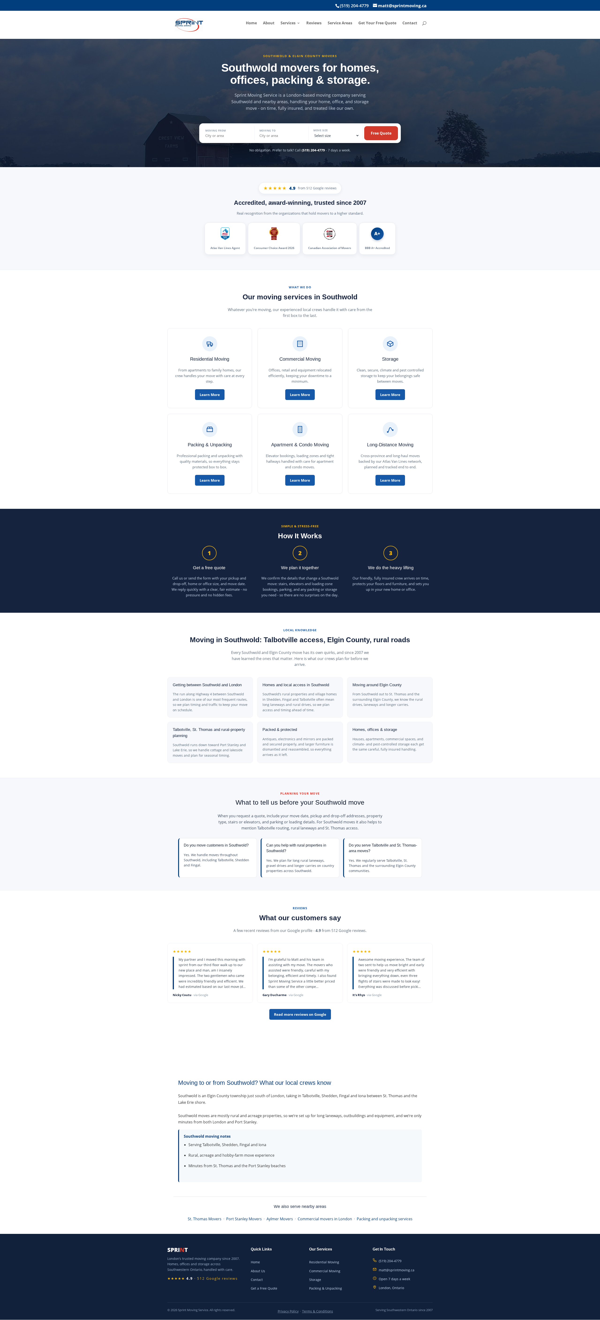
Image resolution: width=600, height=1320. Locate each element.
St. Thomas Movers (204, 1218)
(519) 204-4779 (313, 150)
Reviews (314, 23)
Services (288, 23)
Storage (315, 1279)
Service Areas (340, 23)
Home (251, 23)
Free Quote (381, 133)
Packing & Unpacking (325, 1288)
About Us (258, 1271)
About (268, 23)
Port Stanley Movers (244, 1218)
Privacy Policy (288, 1311)
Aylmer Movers (279, 1218)
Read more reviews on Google (300, 1014)
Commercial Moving (324, 1271)
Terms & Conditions (317, 1311)
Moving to (267, 130)
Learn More (210, 394)
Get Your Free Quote (377, 23)
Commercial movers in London (325, 1218)
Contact (409, 23)
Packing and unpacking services (384, 1218)
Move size (320, 130)
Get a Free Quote (264, 1288)
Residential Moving (324, 1262)
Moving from (215, 130)
